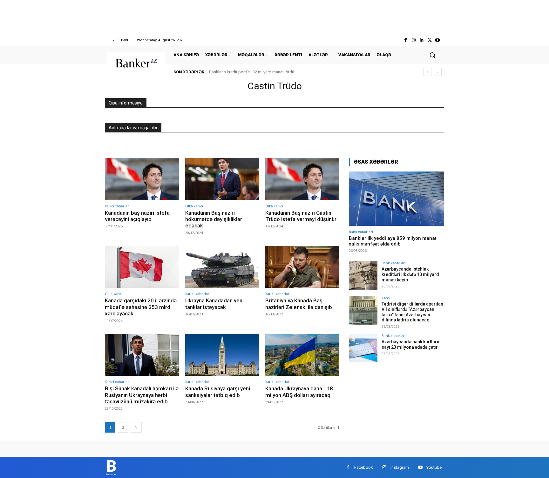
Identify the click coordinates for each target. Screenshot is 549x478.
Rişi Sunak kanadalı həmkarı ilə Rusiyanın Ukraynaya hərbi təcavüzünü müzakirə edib (142, 395)
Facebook (363, 467)
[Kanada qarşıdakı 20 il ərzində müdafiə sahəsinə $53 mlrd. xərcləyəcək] (142, 267)
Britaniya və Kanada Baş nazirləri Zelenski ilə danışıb (298, 303)
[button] (432, 55)
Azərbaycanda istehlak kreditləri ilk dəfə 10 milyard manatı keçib (410, 274)
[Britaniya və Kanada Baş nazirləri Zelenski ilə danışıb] (302, 267)
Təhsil (386, 298)
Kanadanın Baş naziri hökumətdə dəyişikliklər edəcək (213, 219)
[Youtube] (438, 40)
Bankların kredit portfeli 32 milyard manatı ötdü (251, 72)
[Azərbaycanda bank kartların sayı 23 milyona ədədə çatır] (363, 348)
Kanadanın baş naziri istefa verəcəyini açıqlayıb (137, 216)
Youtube (434, 467)
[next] (438, 72)
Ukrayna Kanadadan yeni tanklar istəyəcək (214, 303)
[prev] (427, 72)
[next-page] (136, 427)
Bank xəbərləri (361, 231)
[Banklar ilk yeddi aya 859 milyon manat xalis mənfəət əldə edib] (396, 199)
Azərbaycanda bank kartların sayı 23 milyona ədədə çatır (411, 344)
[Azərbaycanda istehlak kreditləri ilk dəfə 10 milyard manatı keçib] (363, 275)
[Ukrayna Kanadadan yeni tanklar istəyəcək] (222, 267)
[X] (430, 40)
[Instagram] (413, 40)
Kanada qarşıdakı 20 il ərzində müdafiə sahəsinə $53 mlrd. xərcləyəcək (141, 307)
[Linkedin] (421, 40)
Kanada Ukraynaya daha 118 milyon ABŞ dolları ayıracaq (299, 391)
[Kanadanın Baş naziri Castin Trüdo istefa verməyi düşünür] (302, 179)
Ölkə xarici (194, 206)
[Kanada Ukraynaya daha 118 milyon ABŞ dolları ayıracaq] (302, 355)
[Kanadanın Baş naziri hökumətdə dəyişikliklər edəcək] (222, 179)
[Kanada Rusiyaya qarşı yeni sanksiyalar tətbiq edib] (222, 355)
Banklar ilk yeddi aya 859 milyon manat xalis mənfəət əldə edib (393, 241)
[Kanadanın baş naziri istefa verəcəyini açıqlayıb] (142, 179)
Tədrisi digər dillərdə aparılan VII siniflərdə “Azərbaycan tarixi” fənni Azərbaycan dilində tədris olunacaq (412, 311)
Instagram (399, 467)
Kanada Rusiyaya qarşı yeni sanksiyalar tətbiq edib (217, 391)
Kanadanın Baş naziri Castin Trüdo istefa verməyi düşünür (300, 216)
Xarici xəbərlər (117, 206)
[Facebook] (406, 40)
